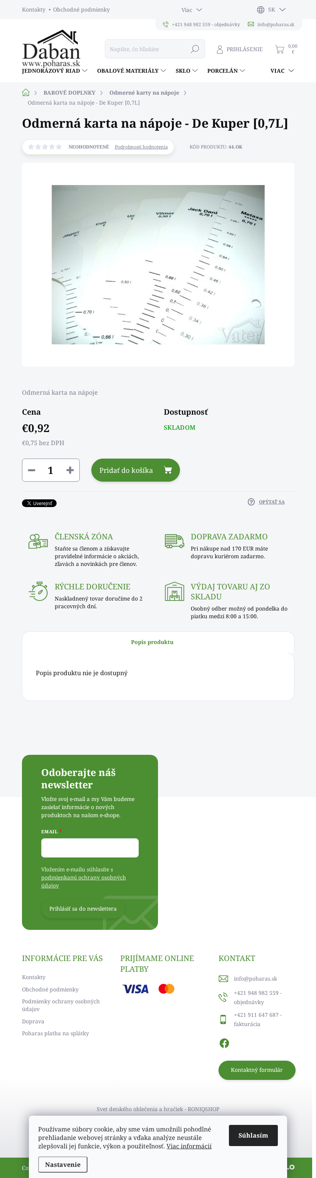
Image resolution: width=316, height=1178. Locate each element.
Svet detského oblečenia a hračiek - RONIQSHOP (158, 1109)
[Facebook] (224, 1042)
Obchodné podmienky (81, 9)
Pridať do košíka (126, 470)
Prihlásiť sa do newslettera (83, 908)
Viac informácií (189, 1146)
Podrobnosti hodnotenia (141, 147)
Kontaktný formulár (257, 1069)
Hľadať (195, 48)
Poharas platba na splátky (55, 1033)
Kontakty (33, 9)
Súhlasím (253, 1135)
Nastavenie (63, 1164)
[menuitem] (55, 70)
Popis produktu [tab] (152, 642)
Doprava (33, 1021)
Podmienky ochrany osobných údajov (61, 1005)
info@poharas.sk (255, 978)
